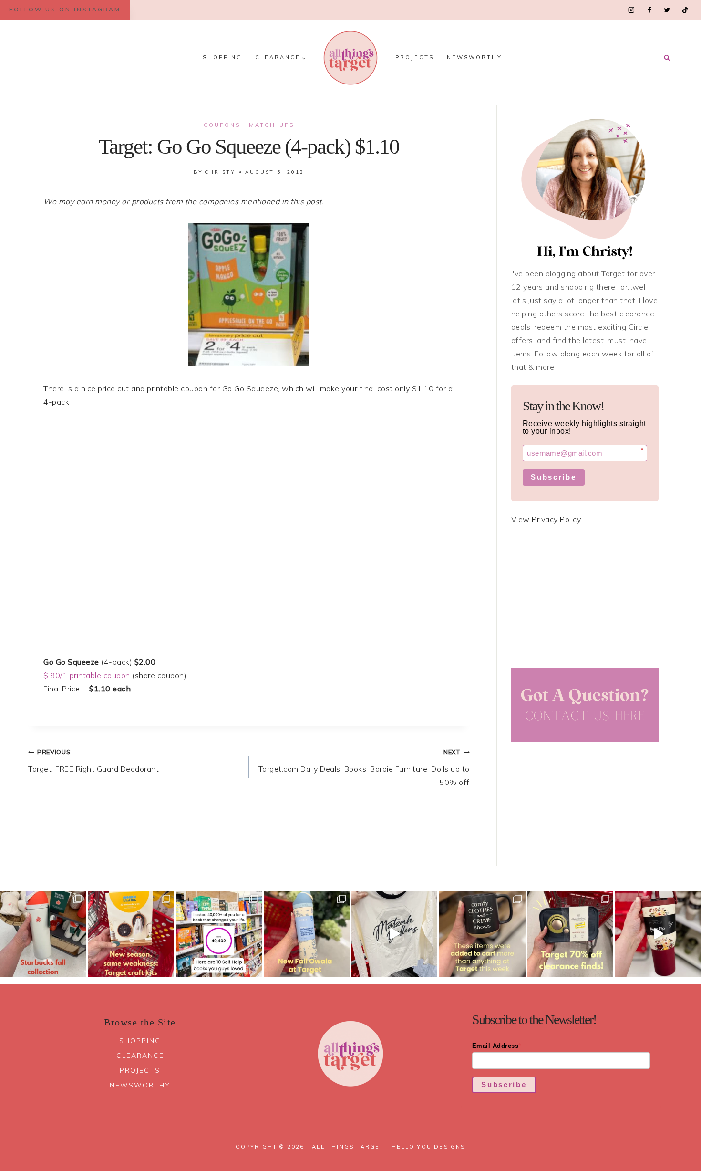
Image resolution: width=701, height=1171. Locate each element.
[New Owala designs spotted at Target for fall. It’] (307, 934)
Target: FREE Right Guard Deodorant (93, 761)
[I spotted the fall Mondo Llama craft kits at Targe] (131, 934)
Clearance (140, 1055)
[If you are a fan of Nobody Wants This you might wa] (394, 934)
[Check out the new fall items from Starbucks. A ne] (43, 934)
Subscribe (553, 477)
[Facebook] (649, 9)
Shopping (222, 57)
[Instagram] (631, 9)
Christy (220, 172)
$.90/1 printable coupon (86, 675)
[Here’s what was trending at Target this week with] (482, 934)
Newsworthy (474, 57)
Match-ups (271, 125)
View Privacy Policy (546, 519)
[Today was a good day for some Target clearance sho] (570, 934)
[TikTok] (685, 9)
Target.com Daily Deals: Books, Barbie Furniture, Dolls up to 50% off (364, 767)
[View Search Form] (666, 58)
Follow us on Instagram (65, 9)
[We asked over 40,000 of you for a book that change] (219, 934)
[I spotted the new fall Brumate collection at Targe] (658, 934)
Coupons (222, 125)
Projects (414, 57)
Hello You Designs (428, 1146)
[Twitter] (666, 9)
